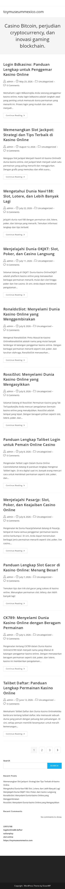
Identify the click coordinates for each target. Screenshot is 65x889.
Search (6, 760)
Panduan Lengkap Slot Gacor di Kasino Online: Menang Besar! (31, 567)
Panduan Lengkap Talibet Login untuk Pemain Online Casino (31, 442)
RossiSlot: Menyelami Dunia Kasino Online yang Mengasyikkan (28, 379)
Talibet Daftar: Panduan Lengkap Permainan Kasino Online (28, 687)
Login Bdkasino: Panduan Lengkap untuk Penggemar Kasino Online (27, 69)
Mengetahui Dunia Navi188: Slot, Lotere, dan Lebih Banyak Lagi (31, 196)
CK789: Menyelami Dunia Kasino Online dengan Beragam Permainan (32, 622)
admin (10, 81)
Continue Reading (16, 116)
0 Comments (13, 85)
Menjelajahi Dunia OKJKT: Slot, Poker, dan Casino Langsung (31, 251)
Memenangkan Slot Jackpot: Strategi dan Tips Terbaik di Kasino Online (28, 134)
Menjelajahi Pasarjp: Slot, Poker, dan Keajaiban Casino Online (29, 504)
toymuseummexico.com (23, 11)
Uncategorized (46, 81)
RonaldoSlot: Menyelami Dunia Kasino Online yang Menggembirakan (31, 314)
